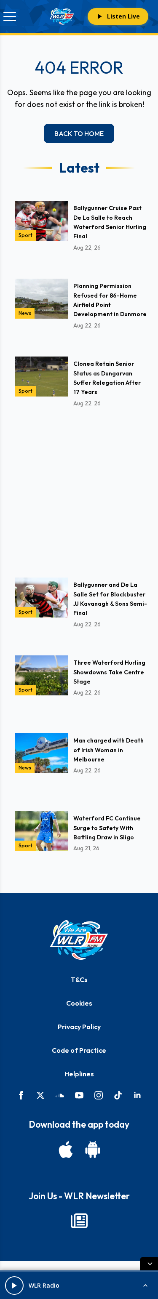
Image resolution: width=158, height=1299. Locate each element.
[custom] (60, 1095)
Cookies (79, 1003)
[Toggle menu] (9, 16)
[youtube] (79, 1095)
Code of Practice (79, 1050)
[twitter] (40, 1095)
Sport (25, 235)
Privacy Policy (79, 1026)
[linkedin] (137, 1095)
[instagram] (98, 1095)
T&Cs (79, 979)
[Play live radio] (14, 1285)
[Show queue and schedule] (145, 1285)
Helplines (79, 1074)
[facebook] (21, 1095)
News (25, 313)
